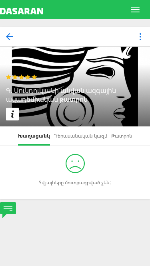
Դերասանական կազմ (80, 135)
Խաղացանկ (34, 135)
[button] (140, 37)
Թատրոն (121, 135)
